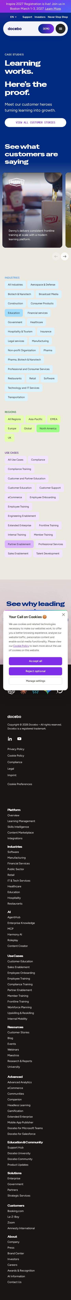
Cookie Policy (21, 646)
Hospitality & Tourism (20, 331)
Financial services (38, 312)
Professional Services (50, 544)
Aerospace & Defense (43, 284)
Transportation (16, 397)
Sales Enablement (18, 553)
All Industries (15, 284)
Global (28, 428)
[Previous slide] (56, 256)
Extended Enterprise (19, 525)
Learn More (53, 8)
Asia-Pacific (35, 419)
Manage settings (35, 680)
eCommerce (15, 497)
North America (48, 428)
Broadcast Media (48, 294)
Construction (15, 303)
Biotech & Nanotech (19, 294)
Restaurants (14, 378)
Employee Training (18, 506)
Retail (32, 378)
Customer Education (20, 487)
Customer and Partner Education (26, 478)
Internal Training (17, 534)
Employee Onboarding (43, 497)
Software (49, 378)
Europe (12, 428)
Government (15, 322)
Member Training (43, 534)
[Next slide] (65, 256)
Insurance (45, 331)
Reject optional (35, 671)
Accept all (35, 661)
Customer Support (50, 487)
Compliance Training (19, 468)
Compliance (38, 459)
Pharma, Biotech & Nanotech (24, 359)
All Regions (14, 419)
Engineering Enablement (22, 515)
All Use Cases (15, 459)
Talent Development (47, 553)
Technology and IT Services (23, 387)
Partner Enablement (19, 544)
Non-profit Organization (22, 350)
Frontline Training (49, 525)
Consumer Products (42, 303)
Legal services (16, 340)
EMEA (53, 419)
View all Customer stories (35, 122)
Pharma (48, 350)
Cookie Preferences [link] (19, 784)
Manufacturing (40, 340)
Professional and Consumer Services (29, 369)
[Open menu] (60, 29)
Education (14, 312)
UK (9, 437)
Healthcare (36, 322)
